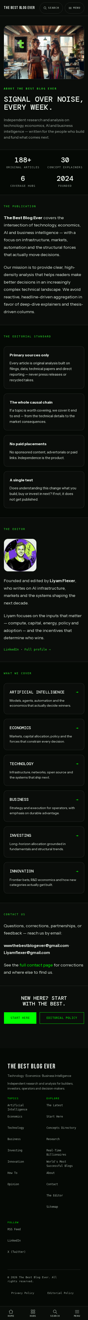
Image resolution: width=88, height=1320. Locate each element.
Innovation (16, 1161)
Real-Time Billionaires (56, 1152)
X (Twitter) (17, 1252)
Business (14, 1139)
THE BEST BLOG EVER (19, 7)
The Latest (54, 1105)
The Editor (54, 1195)
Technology (16, 1127)
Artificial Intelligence (17, 1107)
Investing (15, 1150)
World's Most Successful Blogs (59, 1163)
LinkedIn (11, 649)
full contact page (36, 965)
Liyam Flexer (62, 580)
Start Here (20, 1018)
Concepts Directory (61, 1127)
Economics (15, 1116)
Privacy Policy (22, 1293)
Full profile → (37, 649)
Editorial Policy (61, 1018)
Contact (52, 1184)
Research (53, 1139)
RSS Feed (14, 1229)
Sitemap (52, 1206)
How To (12, 1173)
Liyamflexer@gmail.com (27, 952)
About (50, 1173)
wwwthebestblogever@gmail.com (36, 945)
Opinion (13, 1184)
